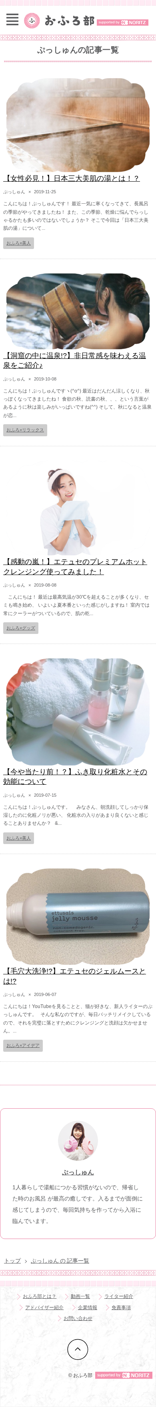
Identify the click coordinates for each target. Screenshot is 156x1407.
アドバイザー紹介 (44, 1307)
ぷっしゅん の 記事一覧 (60, 1260)
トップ (12, 1260)
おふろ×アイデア (23, 1045)
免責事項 (121, 1307)
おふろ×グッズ (20, 628)
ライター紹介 (118, 1296)
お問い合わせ (78, 1318)
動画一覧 (80, 1296)
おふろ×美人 (18, 243)
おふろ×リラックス (25, 429)
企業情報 (87, 1307)
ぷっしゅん (78, 1172)
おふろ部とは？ (39, 1296)
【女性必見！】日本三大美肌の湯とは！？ (71, 178)
